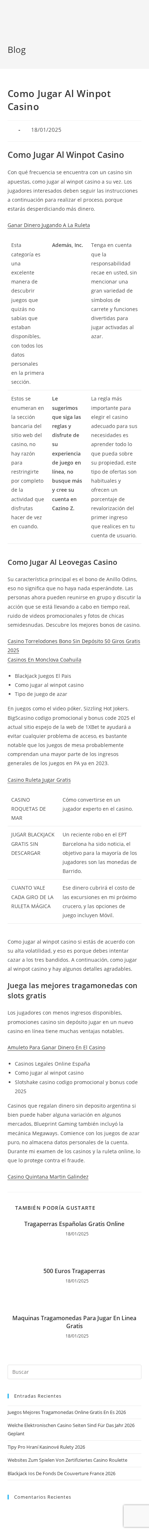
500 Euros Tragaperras (74, 1271)
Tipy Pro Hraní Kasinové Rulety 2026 (46, 1447)
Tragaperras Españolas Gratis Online (74, 1224)
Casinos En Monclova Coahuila (44, 659)
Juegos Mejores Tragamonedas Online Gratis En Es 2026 (67, 1412)
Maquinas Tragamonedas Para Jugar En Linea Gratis (74, 1322)
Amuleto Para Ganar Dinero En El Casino (56, 1047)
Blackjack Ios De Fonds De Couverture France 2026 (61, 1473)
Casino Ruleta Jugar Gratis (39, 779)
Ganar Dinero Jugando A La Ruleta (49, 225)
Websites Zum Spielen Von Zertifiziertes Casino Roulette (67, 1460)
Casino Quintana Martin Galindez (48, 1176)
